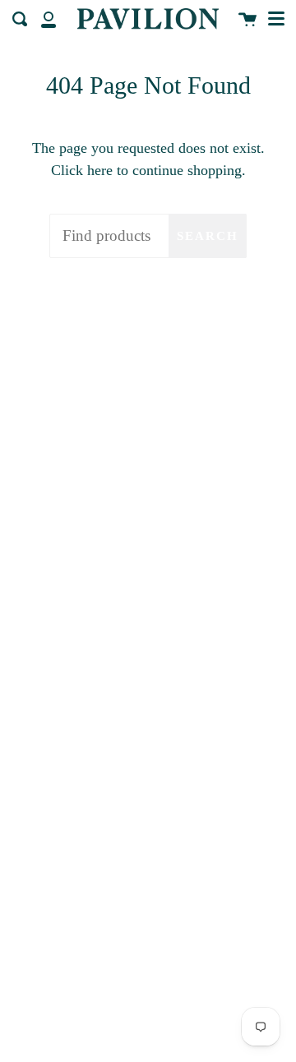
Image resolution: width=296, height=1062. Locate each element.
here (100, 170)
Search (207, 235)
